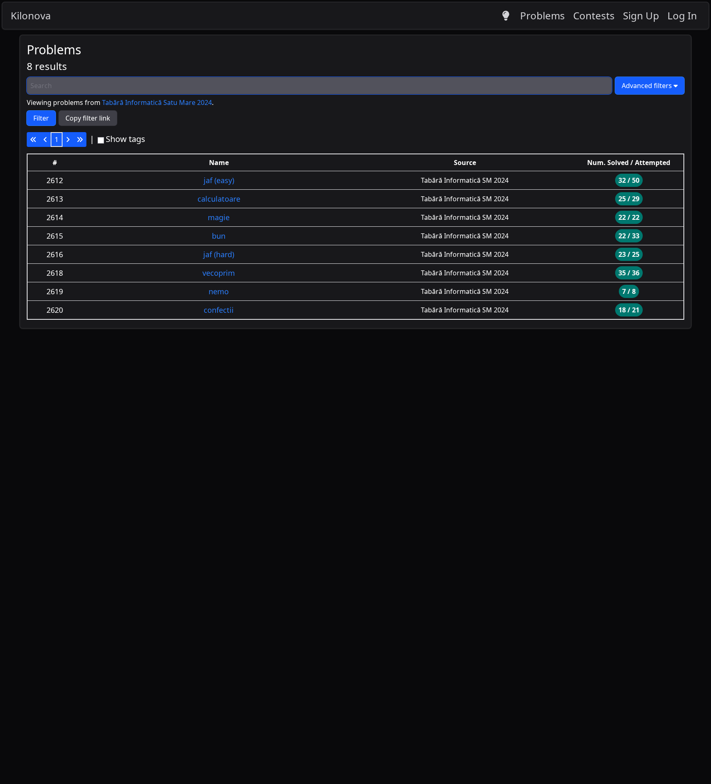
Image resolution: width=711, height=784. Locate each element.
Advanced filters (647, 85)
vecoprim (218, 273)
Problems (542, 15)
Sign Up (641, 15)
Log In (682, 15)
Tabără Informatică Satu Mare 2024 (157, 102)
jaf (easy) (219, 180)
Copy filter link (87, 118)
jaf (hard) (218, 254)
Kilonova (31, 15)
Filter (41, 118)
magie (219, 217)
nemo (219, 291)
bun (218, 236)
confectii (219, 310)
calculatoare (219, 199)
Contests (594, 15)
